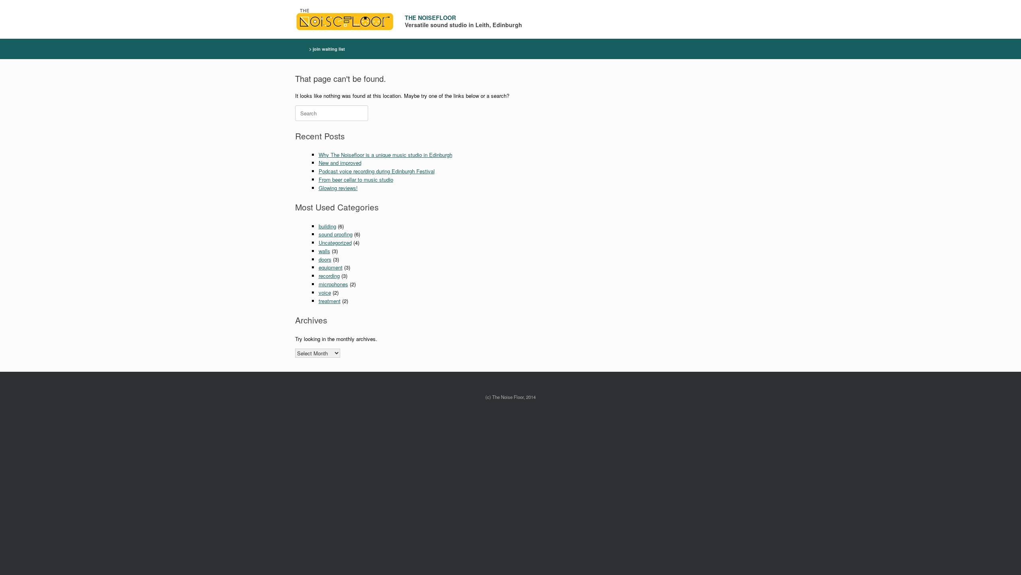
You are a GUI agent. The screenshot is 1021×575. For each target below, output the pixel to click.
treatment (330, 301)
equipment (331, 267)
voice (325, 292)
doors (325, 259)
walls (324, 251)
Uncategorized (335, 242)
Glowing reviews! (338, 188)
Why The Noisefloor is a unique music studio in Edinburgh (385, 155)
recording (329, 276)
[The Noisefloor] (345, 19)
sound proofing (336, 234)
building (327, 226)
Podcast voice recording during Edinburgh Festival (377, 171)
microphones (333, 284)
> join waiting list (327, 49)
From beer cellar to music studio (356, 179)
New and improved (340, 163)
